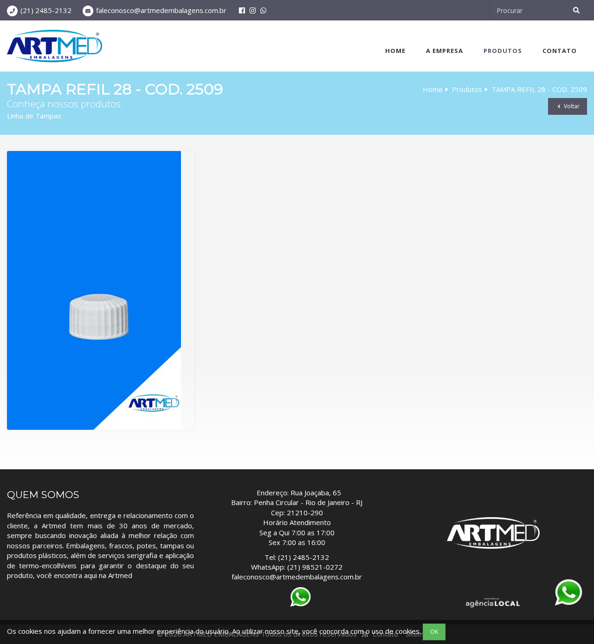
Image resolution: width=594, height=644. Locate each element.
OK (434, 632)
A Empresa (444, 50)
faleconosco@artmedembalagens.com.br (161, 10)
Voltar (571, 106)
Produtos (503, 50)
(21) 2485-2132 (45, 10)
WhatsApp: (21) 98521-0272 (296, 567)
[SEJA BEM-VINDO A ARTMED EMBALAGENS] (54, 46)
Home (395, 50)
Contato (559, 50)
